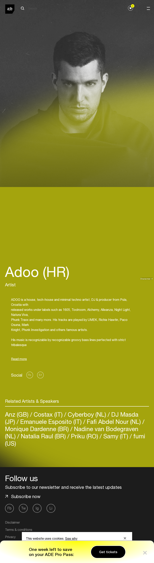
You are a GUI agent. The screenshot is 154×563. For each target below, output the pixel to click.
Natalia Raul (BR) (43, 436)
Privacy (10, 536)
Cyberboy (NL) (87, 414)
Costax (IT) (48, 414)
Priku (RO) (84, 436)
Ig (37, 508)
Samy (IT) (116, 436)
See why (71, 538)
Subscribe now (26, 496)
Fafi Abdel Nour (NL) (113, 421)
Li (51, 508)
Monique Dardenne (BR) (37, 428)
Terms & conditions (18, 529)
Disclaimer (145, 278)
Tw (23, 508)
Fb (29, 375)
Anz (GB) (17, 414)
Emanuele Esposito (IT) (51, 421)
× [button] (145, 552)
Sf (40, 375)
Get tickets (108, 552)
